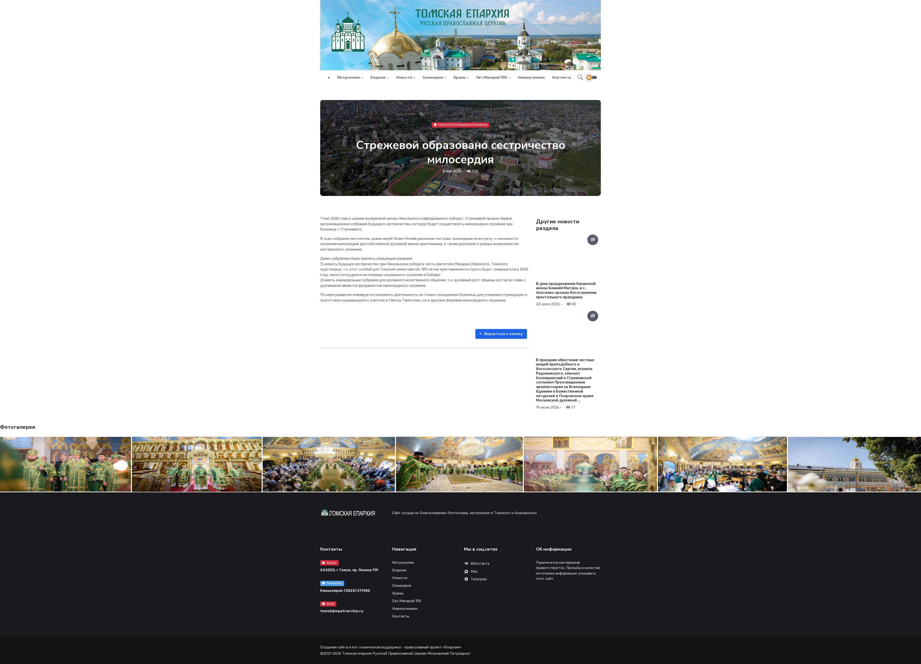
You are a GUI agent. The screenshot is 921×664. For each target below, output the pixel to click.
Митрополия (348, 77)
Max (474, 571)
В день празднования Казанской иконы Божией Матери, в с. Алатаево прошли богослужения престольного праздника (566, 290)
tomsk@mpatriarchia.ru (341, 611)
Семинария (433, 77)
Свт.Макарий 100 (491, 77)
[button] (579, 77)
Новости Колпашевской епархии (462, 124)
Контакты (561, 77)
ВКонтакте (480, 563)
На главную (419, 133)
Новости (404, 77)
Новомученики (531, 77)
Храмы (460, 77)
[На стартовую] (328, 77)
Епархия (378, 77)
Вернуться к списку (503, 334)
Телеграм (479, 579)
